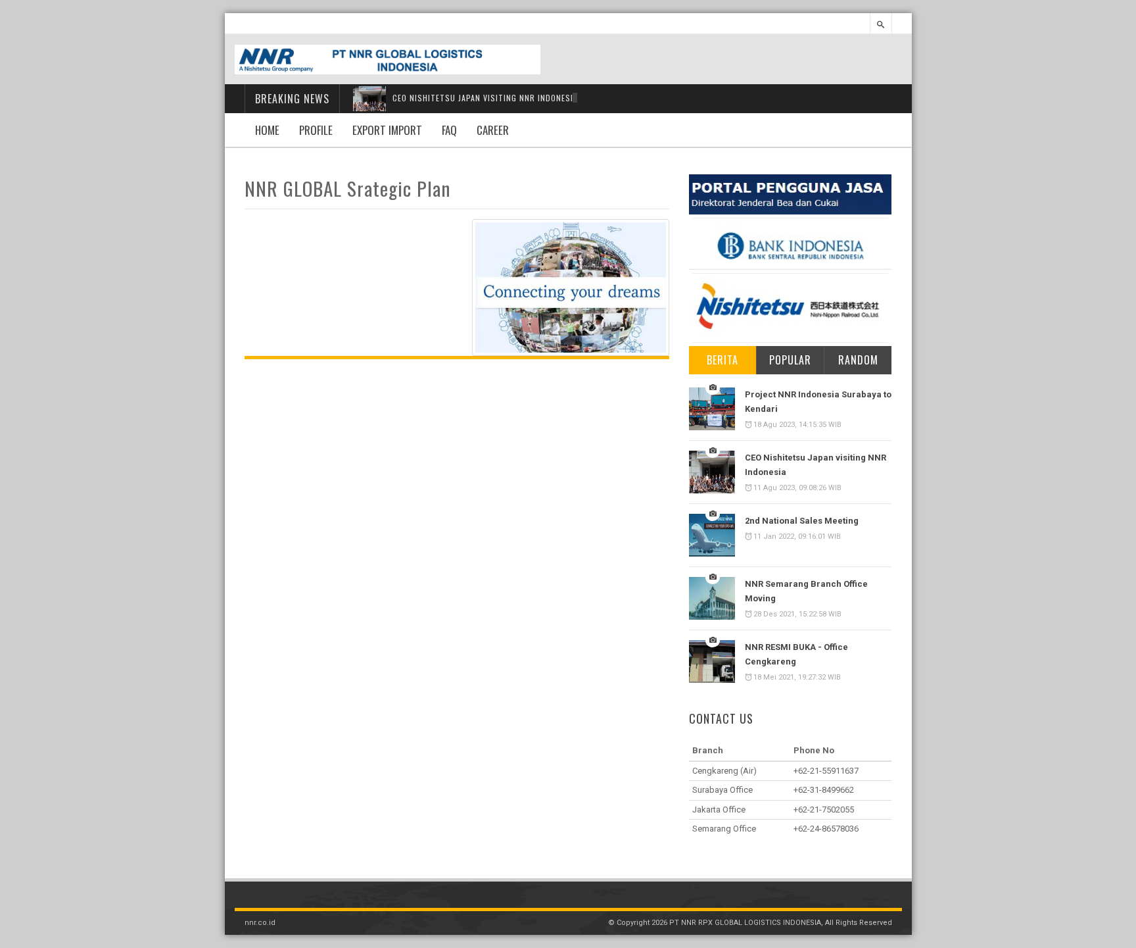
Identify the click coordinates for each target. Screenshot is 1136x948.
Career (493, 130)
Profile (316, 130)
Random (858, 360)
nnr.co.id (260, 922)
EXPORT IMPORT (387, 130)
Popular (790, 360)
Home (267, 130)
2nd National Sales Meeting (802, 521)
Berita (722, 360)
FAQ (449, 130)
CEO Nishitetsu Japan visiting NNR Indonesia (485, 97)
